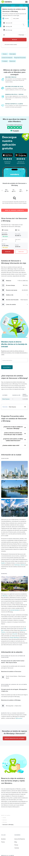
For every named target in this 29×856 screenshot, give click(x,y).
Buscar (7, 251)
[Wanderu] (6, 2)
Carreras (16, 848)
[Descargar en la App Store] (7, 155)
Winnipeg (4, 822)
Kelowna (23, 564)
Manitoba (5, 595)
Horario (5, 54)
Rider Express (5, 399)
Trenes (3, 842)
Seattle (3, 563)
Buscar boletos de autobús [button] (14, 738)
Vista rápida (12, 54)
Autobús (3, 839)
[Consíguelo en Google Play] (21, 155)
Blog (15, 842)
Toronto (3, 632)
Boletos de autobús (5, 815)
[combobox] (14, 23)
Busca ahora (19, 718)
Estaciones (12, 61)
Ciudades (4, 61)
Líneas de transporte (7, 57)
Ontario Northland (14, 637)
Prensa (16, 845)
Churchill (14, 634)
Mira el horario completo (14, 210)
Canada (4, 817)
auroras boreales (14, 610)
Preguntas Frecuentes (20, 57)
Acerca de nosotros (19, 839)
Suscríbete (7, 367)
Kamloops (17, 564)
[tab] (6, 19)
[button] (26, 2)
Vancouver (23, 630)
